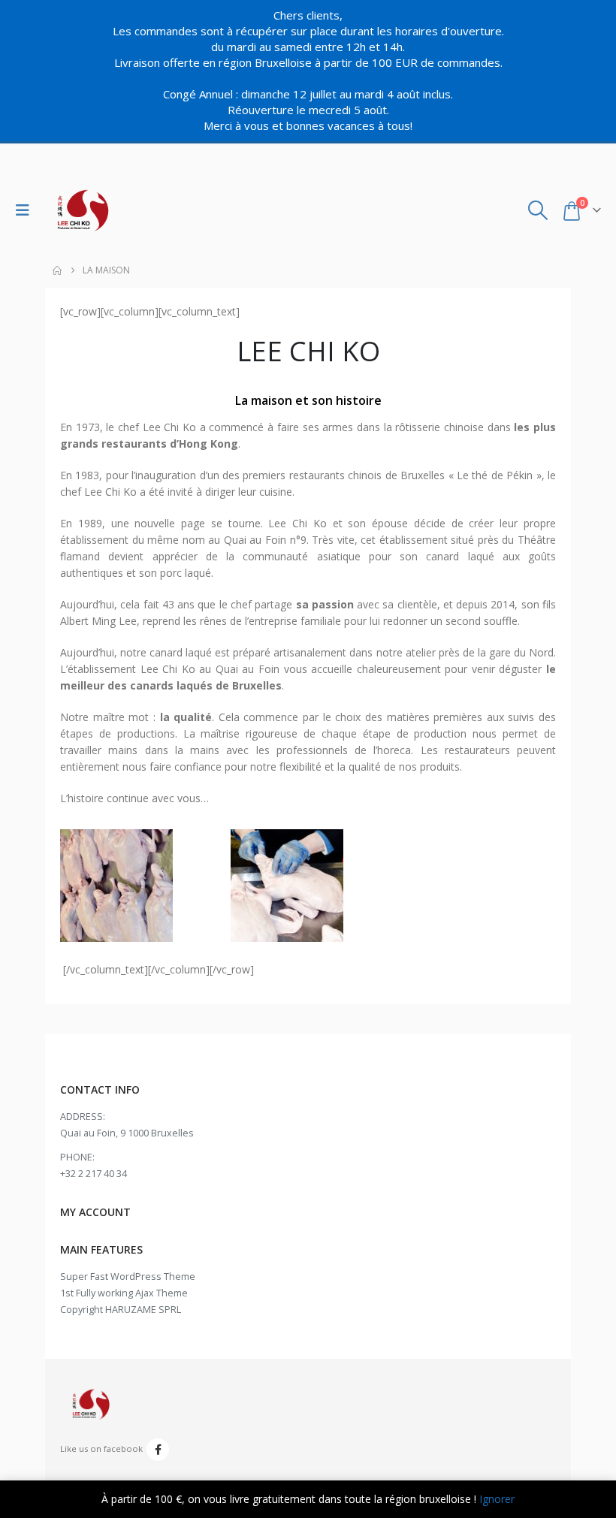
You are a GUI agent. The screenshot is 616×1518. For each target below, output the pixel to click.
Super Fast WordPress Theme (127, 1276)
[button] (26, 210)
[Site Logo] (82, 210)
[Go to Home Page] (57, 270)
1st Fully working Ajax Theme (124, 1293)
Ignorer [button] (497, 1499)
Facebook (157, 1449)
